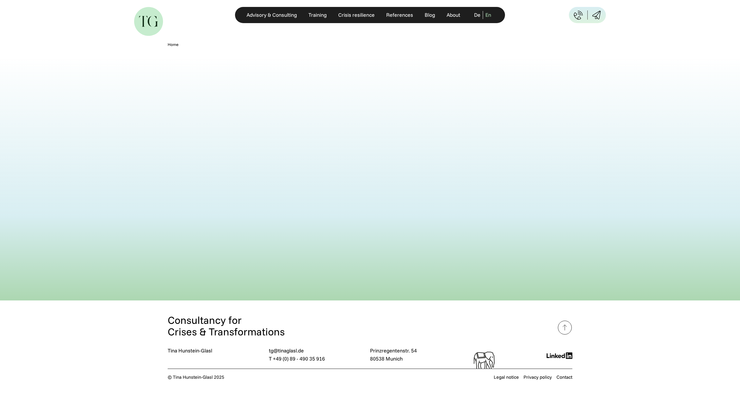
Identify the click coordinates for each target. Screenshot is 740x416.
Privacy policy (537, 377)
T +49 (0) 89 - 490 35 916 (297, 358)
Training (317, 15)
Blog (430, 15)
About (453, 15)
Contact (564, 377)
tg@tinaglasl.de (286, 350)
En (488, 15)
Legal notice (506, 377)
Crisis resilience (356, 15)
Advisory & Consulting (272, 15)
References (399, 15)
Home (173, 44)
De (477, 15)
